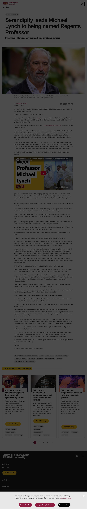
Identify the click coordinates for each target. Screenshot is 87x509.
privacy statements (65, 498)
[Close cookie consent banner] (83, 496)
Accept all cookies (25, 505)
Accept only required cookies (45, 505)
